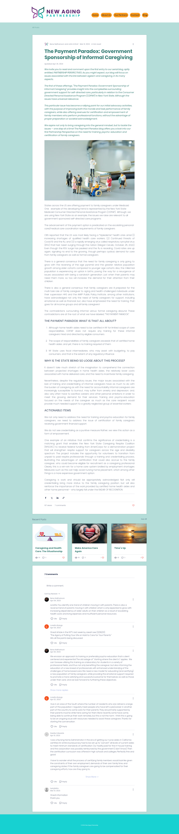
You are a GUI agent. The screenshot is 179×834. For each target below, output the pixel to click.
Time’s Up (120, 548)
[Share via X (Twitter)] (51, 498)
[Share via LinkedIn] (57, 498)
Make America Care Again (86, 549)
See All (144, 519)
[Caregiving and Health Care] (50, 533)
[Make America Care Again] (89, 533)
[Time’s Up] (129, 533)
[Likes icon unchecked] (51, 618)
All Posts (35, 27)
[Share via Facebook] (45, 498)
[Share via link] (63, 498)
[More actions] (133, 44)
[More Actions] (133, 599)
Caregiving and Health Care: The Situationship (48, 549)
